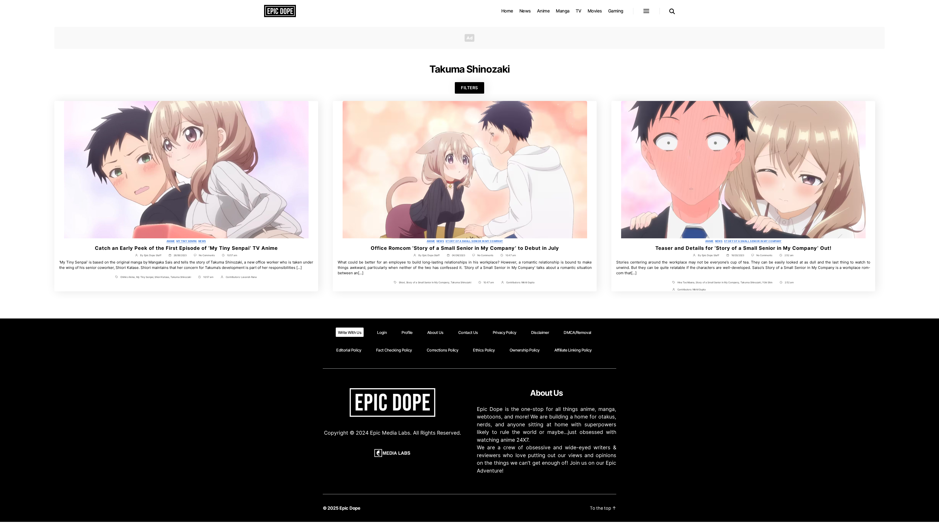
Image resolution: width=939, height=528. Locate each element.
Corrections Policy (442, 350)
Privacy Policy (504, 332)
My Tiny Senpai (186, 241)
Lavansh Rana (249, 276)
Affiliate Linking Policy (573, 350)
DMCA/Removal (577, 332)
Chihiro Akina (127, 276)
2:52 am (789, 255)
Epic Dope (349, 508)
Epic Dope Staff (152, 255)
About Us (435, 332)
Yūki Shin (767, 282)
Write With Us (349, 332)
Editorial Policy (348, 350)
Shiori (402, 282)
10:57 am (232, 255)
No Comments (207, 255)
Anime (543, 10)
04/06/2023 (458, 255)
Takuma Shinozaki (180, 276)
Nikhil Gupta (528, 282)
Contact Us (468, 332)
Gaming (615, 10)
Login (382, 332)
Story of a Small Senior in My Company (474, 241)
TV (578, 10)
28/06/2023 (180, 255)
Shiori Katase (162, 276)
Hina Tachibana (685, 282)
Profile (407, 332)
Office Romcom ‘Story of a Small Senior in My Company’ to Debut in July (465, 248)
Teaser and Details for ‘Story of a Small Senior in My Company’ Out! (743, 248)
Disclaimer (540, 332)
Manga (563, 10)
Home (507, 10)
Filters (469, 87)
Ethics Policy (484, 350)
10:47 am (510, 255)
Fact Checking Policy (394, 350)
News (525, 10)
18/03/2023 (737, 255)
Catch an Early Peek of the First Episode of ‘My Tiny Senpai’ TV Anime (186, 248)
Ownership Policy (524, 350)
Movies (595, 10)
